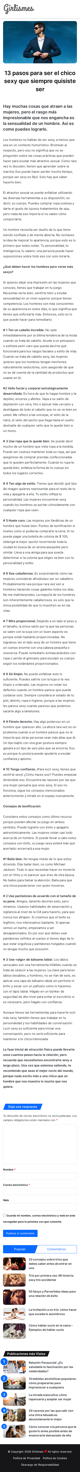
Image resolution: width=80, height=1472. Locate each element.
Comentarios (56, 1249)
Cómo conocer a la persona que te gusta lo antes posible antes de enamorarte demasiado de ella (52, 1431)
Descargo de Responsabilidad (40, 1464)
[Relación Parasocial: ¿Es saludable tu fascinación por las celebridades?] (14, 1367)
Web (6, 1200)
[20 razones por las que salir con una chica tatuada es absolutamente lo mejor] (14, 1415)
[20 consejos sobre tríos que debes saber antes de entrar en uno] (14, 1263)
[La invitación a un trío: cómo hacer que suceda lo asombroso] (14, 1314)
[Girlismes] (19, 9)
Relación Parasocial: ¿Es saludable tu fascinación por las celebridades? (51, 1367)
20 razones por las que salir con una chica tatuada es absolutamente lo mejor (51, 1415)
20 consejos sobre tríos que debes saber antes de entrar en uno (50, 1264)
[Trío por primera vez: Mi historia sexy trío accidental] (14, 1280)
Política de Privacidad (26, 1458)
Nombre (9, 1169)
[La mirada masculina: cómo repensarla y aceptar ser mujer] (14, 1399)
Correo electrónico (16, 1184)
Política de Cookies (55, 1458)
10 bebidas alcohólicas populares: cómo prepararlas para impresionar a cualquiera (53, 1383)
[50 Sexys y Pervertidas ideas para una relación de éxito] (14, 1297)
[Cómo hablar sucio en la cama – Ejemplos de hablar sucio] (14, 1331)
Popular (19, 1249)
